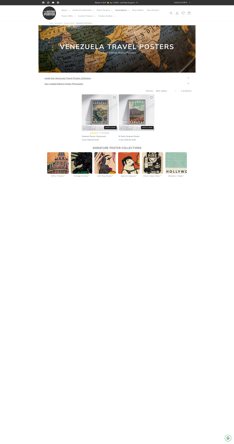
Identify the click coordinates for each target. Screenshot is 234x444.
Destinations (58, 23)
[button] (65, 10)
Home (51, 23)
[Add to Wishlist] (114, 97)
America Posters (69, 23)
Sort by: (149, 91)
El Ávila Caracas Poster (129, 136)
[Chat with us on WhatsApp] (228, 438)
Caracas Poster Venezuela (94, 136)
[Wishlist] (183, 13)
